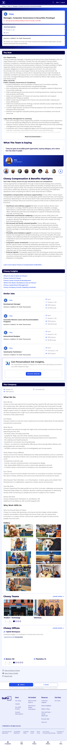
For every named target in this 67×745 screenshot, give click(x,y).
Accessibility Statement (17, 732)
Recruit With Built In (32, 701)
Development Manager (11, 304)
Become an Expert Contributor (32, 707)
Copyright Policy (26, 732)
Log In (63, 2)
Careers (17, 704)
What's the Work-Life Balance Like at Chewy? (19, 283)
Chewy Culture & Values (12, 278)
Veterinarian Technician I (12, 352)
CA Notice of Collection (60, 732)
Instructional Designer (11, 336)
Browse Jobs (45, 719)
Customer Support (44, 701)
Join (57, 2)
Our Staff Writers (18, 708)
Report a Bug (45, 709)
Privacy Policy (32, 732)
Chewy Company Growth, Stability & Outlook (19, 287)
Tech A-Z (44, 722)
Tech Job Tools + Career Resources (46, 713)
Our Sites (57, 700)
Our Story (18, 700)
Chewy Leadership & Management (15, 285)
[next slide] (10, 621)
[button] (6, 171)
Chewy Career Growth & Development (17, 280)
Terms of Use (38, 732)
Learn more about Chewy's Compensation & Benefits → (23, 265)
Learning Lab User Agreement (7, 732)
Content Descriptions (19, 713)
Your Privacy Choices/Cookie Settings (49, 732)
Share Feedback (46, 705)
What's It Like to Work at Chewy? (15, 276)
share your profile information (36, 687)
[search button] (53, 2)
